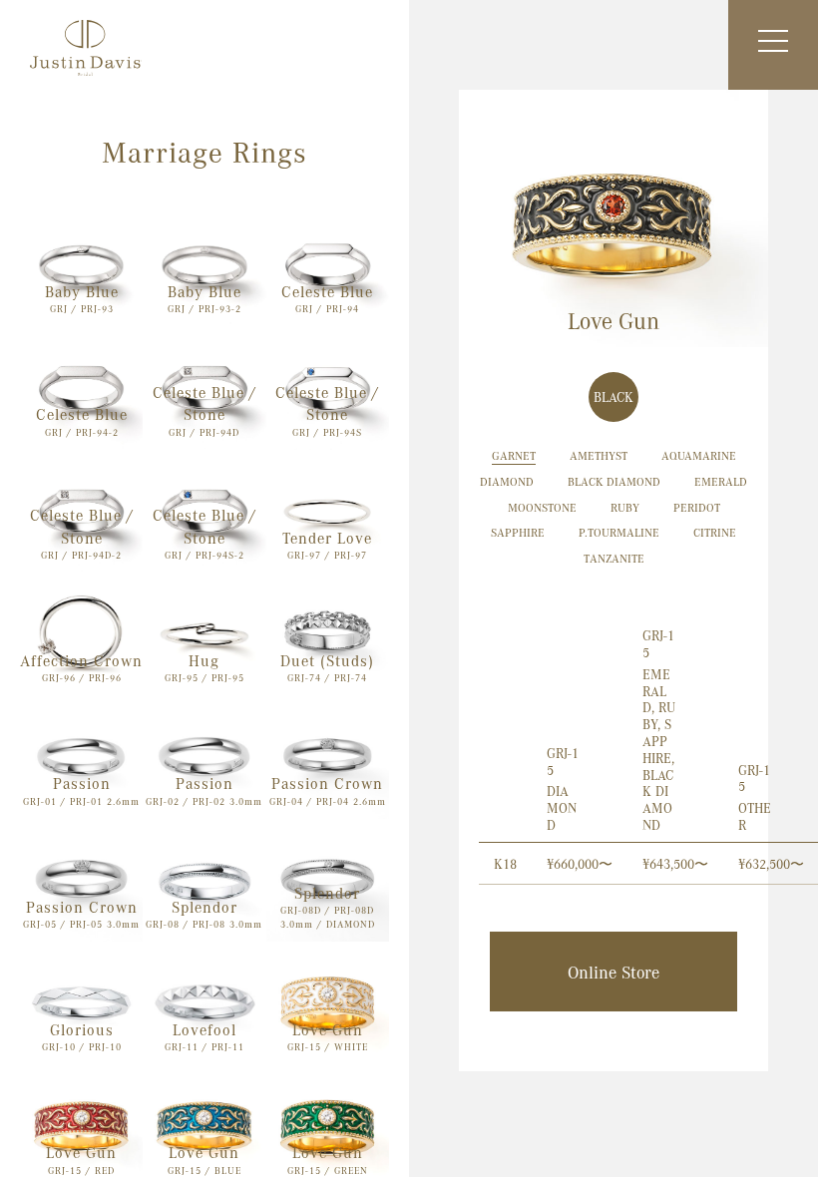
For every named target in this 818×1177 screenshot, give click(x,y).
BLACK (613, 396)
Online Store (613, 971)
